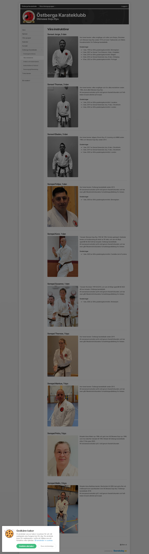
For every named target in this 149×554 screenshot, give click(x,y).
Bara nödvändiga (47, 546)
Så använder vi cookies (44, 540)
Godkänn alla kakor (26, 546)
